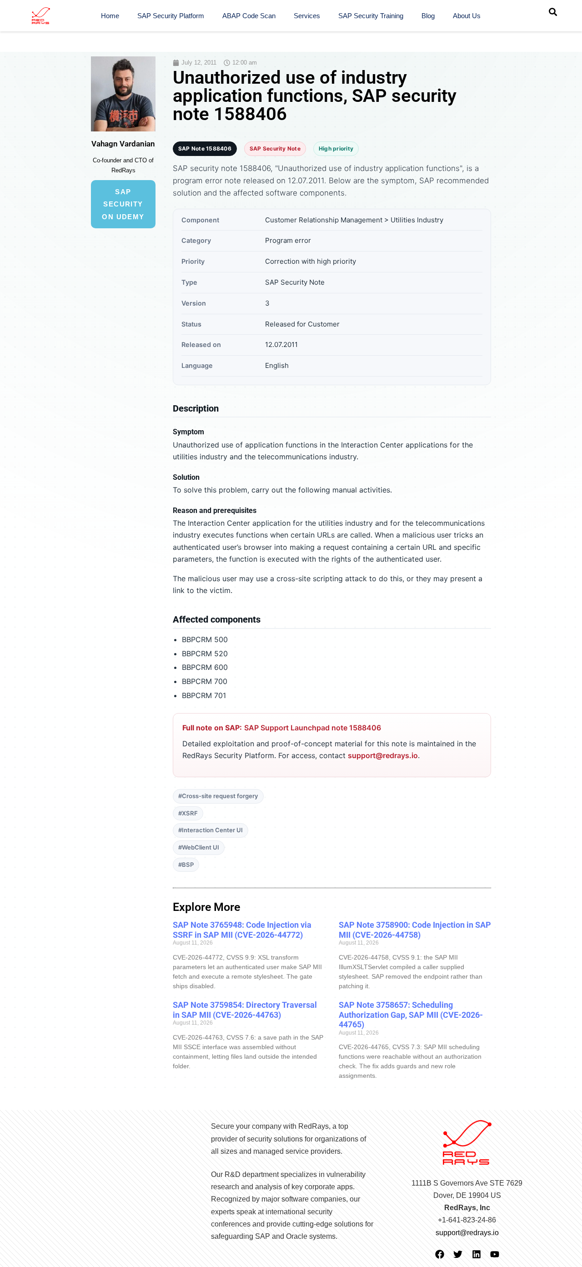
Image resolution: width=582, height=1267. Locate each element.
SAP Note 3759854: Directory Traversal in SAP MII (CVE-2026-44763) (245, 1010)
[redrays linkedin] (476, 1254)
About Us (467, 16)
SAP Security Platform (170, 16)
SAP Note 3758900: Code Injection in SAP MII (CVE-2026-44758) (415, 930)
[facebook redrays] (439, 1254)
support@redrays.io (383, 755)
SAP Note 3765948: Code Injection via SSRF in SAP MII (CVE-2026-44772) (242, 930)
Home (110, 16)
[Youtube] (494, 1254)
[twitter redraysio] (457, 1254)
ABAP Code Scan (249, 16)
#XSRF (188, 813)
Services (307, 16)
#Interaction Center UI (210, 830)
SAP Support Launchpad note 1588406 (312, 727)
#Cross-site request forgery (218, 795)
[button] (553, 12)
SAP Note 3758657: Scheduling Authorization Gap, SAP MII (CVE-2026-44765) (411, 1014)
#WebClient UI (198, 847)
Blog (428, 16)
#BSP (186, 864)
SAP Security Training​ (370, 16)
